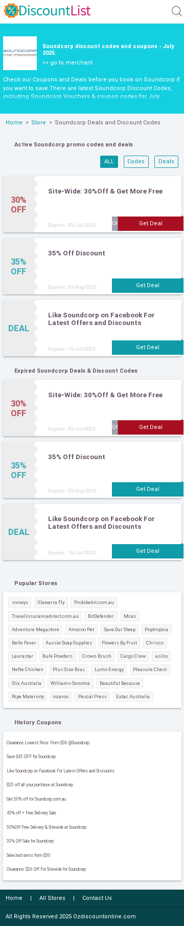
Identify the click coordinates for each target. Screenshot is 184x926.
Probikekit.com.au (94, 602)
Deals (166, 161)
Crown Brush (96, 656)
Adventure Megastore (35, 629)
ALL (109, 161)
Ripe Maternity (28, 696)
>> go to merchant (67, 62)
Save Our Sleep (119, 629)
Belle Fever (24, 642)
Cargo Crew (133, 656)
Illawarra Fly (50, 602)
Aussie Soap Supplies (68, 642)
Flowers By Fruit (119, 642)
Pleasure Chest (150, 669)
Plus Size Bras (69, 669)
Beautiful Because (120, 683)
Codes (136, 161)
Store (38, 122)
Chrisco (155, 642)
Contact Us (97, 898)
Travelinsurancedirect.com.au (45, 616)
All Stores (52, 898)
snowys (20, 602)
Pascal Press (92, 696)
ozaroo (60, 696)
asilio (161, 656)
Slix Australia (26, 683)
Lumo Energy (109, 669)
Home (14, 122)
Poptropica (156, 629)
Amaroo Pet (81, 629)
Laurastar (22, 656)
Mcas (130, 616)
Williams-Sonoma (70, 683)
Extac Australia (133, 696)
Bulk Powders (57, 656)
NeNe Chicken (27, 669)
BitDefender (101, 616)
